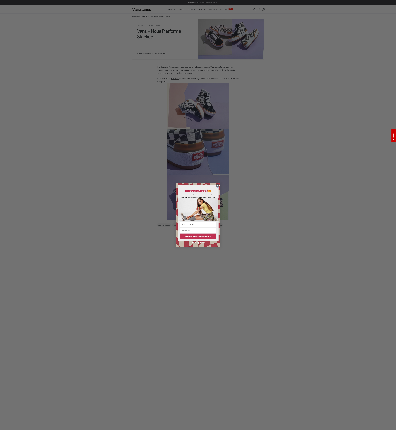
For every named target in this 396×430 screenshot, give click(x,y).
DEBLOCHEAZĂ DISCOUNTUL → (198, 236)
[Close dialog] (217, 185)
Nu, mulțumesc (198, 243)
